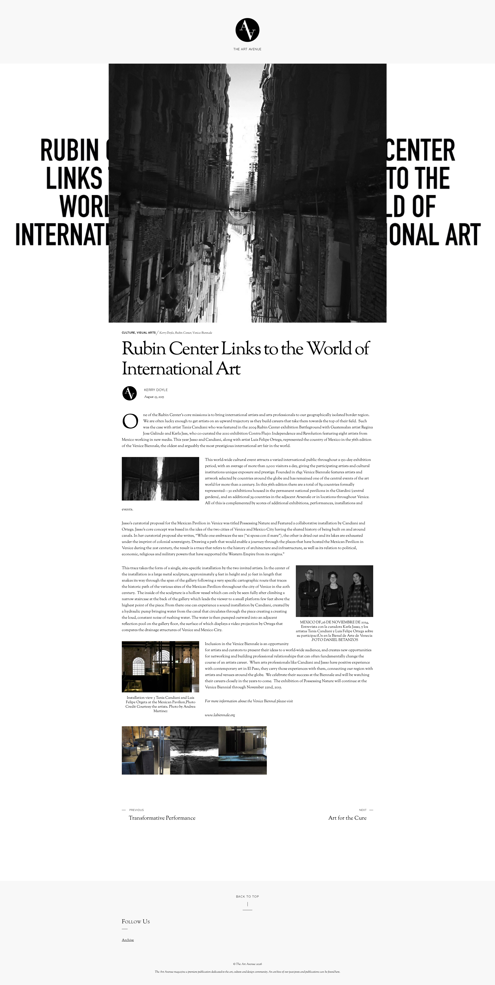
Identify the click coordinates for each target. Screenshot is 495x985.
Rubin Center (183, 333)
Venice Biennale (202, 333)
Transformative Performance (162, 814)
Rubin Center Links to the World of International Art (245, 360)
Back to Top (247, 896)
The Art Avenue (245, 964)
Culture (128, 332)
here (337, 972)
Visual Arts (146, 332)
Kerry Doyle (167, 333)
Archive (128, 940)
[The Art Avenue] (247, 36)
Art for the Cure (347, 814)
